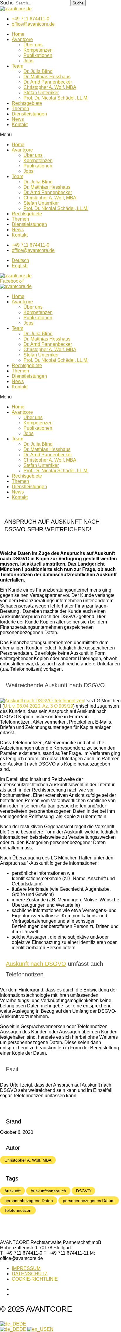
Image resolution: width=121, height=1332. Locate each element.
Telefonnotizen (17, 1210)
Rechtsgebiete (27, 103)
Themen (20, 108)
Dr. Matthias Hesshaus (46, 76)
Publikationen (37, 55)
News (18, 119)
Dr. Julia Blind (38, 71)
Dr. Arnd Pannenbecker (47, 81)
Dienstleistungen (29, 113)
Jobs (28, 60)
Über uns (33, 44)
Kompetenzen (38, 50)
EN (50, 1329)
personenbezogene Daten (28, 1200)
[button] (60, 134)
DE (22, 1323)
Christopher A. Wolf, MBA (49, 87)
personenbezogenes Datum (89, 1200)
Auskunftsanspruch (48, 1190)
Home (18, 34)
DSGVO (83, 1190)
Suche (7, 2)
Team (17, 66)
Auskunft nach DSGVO (36, 963)
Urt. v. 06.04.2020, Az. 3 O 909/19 (38, 706)
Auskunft (12, 1190)
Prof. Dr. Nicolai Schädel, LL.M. (55, 97)
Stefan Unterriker (41, 92)
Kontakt (20, 124)
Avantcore (22, 39)
